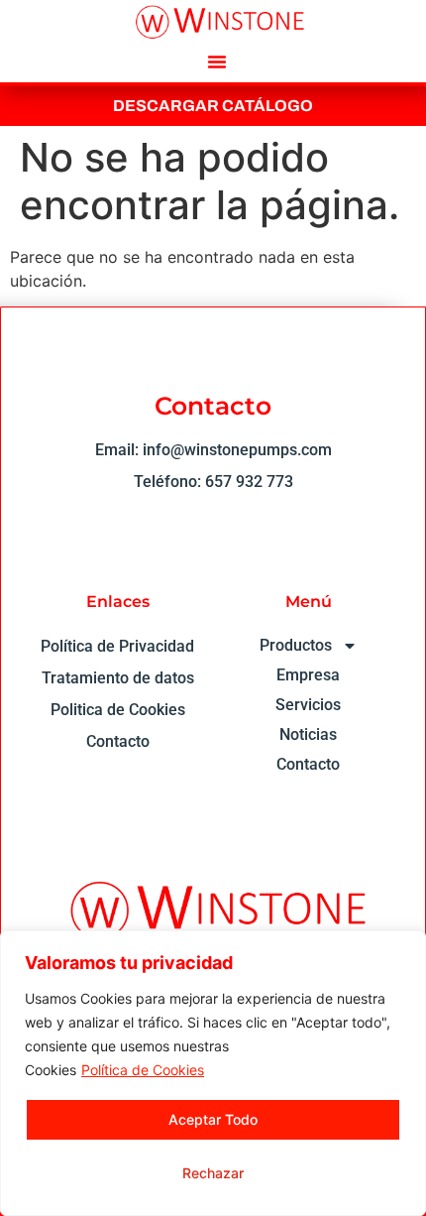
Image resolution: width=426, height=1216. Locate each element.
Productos (296, 645)
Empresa (308, 675)
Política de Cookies (142, 1069)
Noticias (308, 734)
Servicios (308, 704)
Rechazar (213, 1172)
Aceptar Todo (213, 1119)
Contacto (308, 764)
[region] (213, 1073)
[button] (217, 61)
